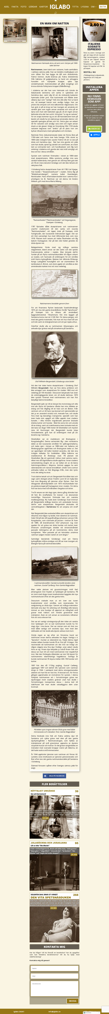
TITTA (75, 6)
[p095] (54, 890)
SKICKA (72, 1001)
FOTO (23, 6)
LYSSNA (85, 6)
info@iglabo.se (54, 1011)
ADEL (6, 6)
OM (93, 6)
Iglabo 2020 (19, 1011)
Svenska (88, 1012)
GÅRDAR (33, 6)
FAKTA (15, 6)
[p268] (54, 942)
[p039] (54, 838)
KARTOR (43, 6)
